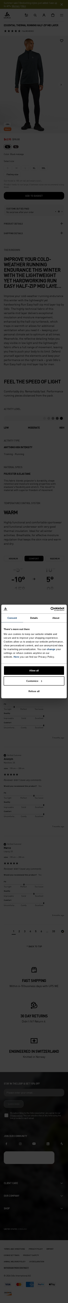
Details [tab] (34, 617)
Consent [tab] (12, 617)
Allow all (34, 670)
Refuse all (34, 691)
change (51, 649)
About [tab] (55, 617)
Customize (32, 680)
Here (16, 656)
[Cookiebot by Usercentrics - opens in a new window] (50, 609)
